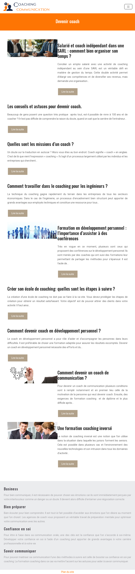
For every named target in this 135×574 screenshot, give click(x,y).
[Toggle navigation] (128, 6)
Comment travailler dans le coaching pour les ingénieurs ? (57, 186)
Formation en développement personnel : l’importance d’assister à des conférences (92, 232)
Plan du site (67, 571)
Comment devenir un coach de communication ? (83, 375)
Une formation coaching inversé (84, 428)
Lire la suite (68, 91)
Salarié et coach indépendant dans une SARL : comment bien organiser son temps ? (90, 50)
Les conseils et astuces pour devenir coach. (44, 106)
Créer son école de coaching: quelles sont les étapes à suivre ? (61, 288)
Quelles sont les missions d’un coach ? (40, 144)
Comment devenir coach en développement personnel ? (54, 330)
